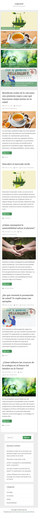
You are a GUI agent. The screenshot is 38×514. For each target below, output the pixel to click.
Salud (6, 157)
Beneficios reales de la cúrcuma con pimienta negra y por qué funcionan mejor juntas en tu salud (19, 453)
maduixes (18, 105)
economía (7, 218)
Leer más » (7, 153)
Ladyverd (19, 4)
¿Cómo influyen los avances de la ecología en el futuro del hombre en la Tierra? (18, 365)
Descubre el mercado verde (16, 164)
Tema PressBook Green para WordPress (23, 512)
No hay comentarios (10, 108)
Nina (16, 167)
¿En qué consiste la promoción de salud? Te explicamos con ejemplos (17, 298)
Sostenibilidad (8, 288)
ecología (7, 425)
